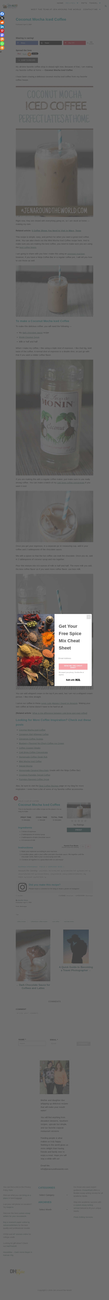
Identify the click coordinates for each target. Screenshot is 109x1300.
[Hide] (1, 52)
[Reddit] (2, 22)
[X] (2, 18)
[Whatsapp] (2, 43)
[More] (2, 48)
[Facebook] (2, 14)
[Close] (89, 617)
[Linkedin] (2, 26)
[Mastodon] (2, 35)
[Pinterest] (2, 31)
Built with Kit (73, 680)
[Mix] (2, 39)
